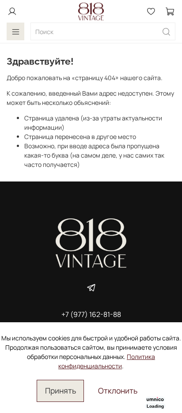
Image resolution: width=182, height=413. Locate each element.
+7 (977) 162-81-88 (91, 314)
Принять (60, 390)
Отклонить (117, 390)
